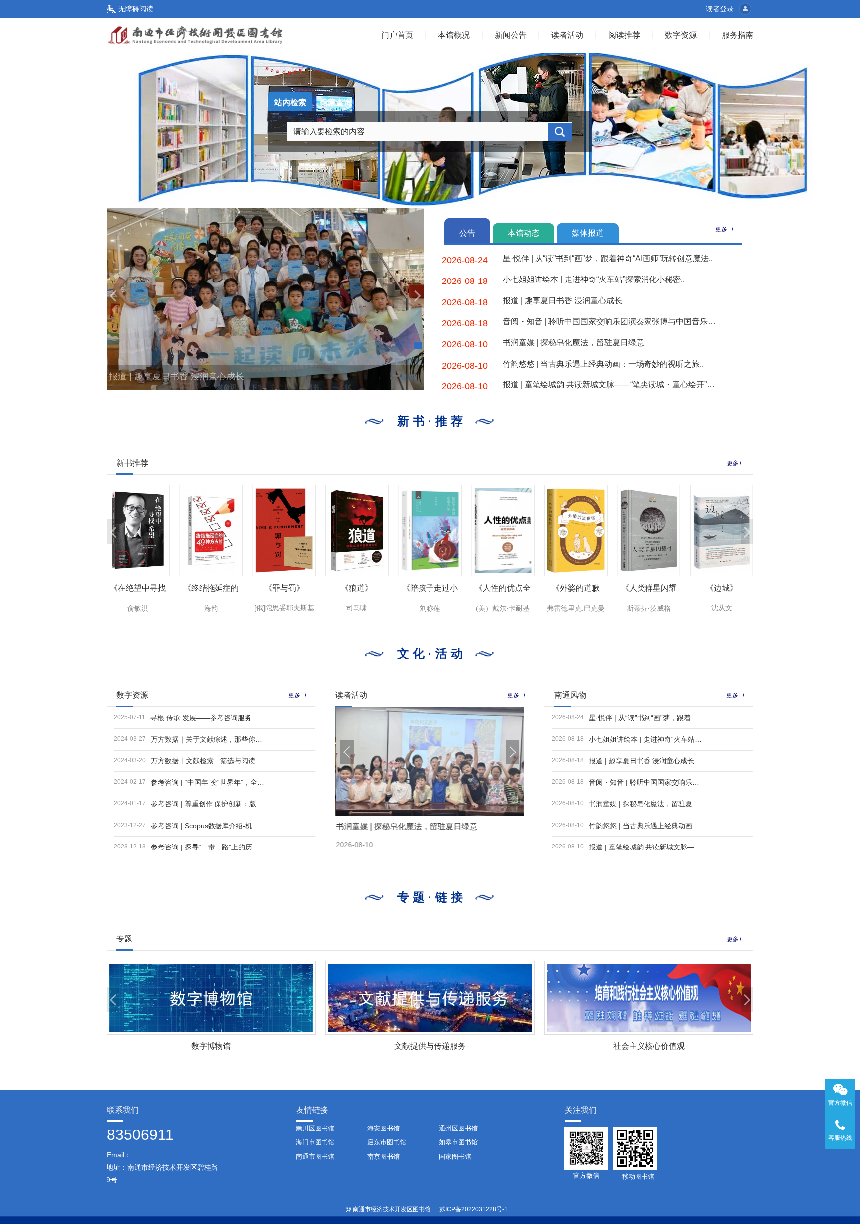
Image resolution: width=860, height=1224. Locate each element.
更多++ (724, 229)
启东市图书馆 (386, 1142)
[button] (113, 295)
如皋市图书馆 (458, 1142)
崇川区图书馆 (315, 1128)
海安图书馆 (383, 1128)
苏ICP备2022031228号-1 (473, 1209)
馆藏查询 (336, 102)
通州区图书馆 (458, 1128)
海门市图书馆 (315, 1142)
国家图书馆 (455, 1156)
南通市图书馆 (315, 1156)
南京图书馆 (383, 1156)
